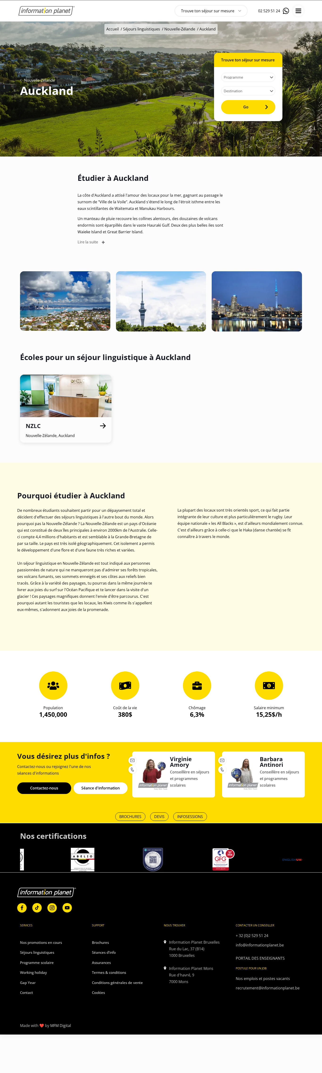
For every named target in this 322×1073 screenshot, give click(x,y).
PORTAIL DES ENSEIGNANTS (260, 958)
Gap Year (28, 982)
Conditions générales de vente (117, 982)
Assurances (101, 962)
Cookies (98, 992)
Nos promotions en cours (41, 942)
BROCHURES (130, 816)
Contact (26, 992)
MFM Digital (60, 1025)
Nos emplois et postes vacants (263, 978)
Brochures (100, 942)
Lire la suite (88, 242)
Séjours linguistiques (141, 29)
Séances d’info (104, 952)
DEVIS (159, 816)
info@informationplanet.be (260, 945)
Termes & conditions (109, 972)
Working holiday (33, 972)
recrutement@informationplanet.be (268, 988)
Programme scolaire (37, 962)
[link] (22, 908)
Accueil (112, 29)
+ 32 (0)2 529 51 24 (252, 935)
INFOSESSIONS (190, 816)
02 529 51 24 (269, 10)
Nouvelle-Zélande (179, 29)
